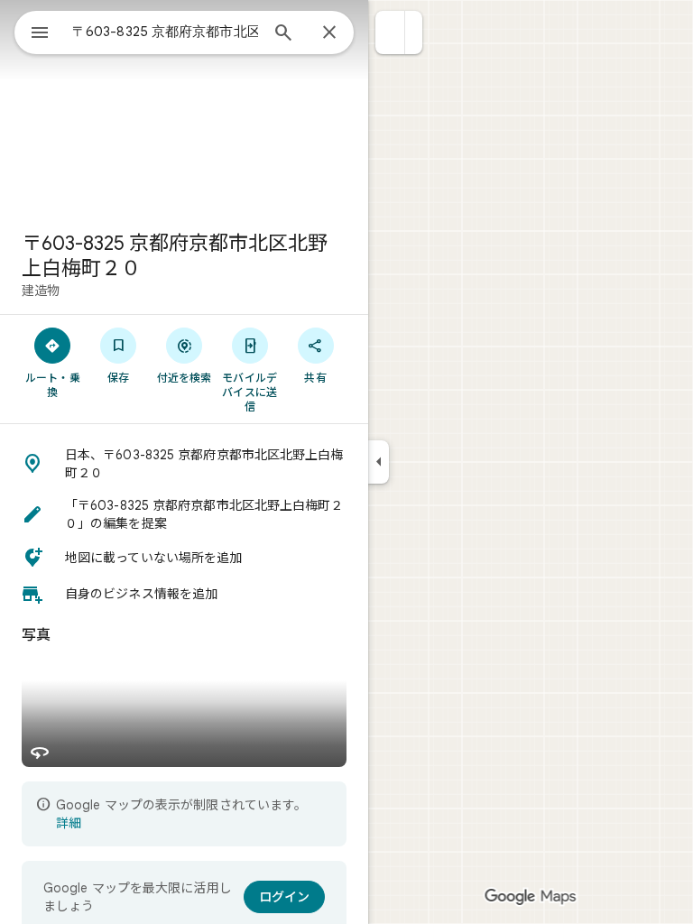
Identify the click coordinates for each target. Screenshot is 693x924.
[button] (390, 32)
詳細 (68, 823)
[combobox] (165, 31)
